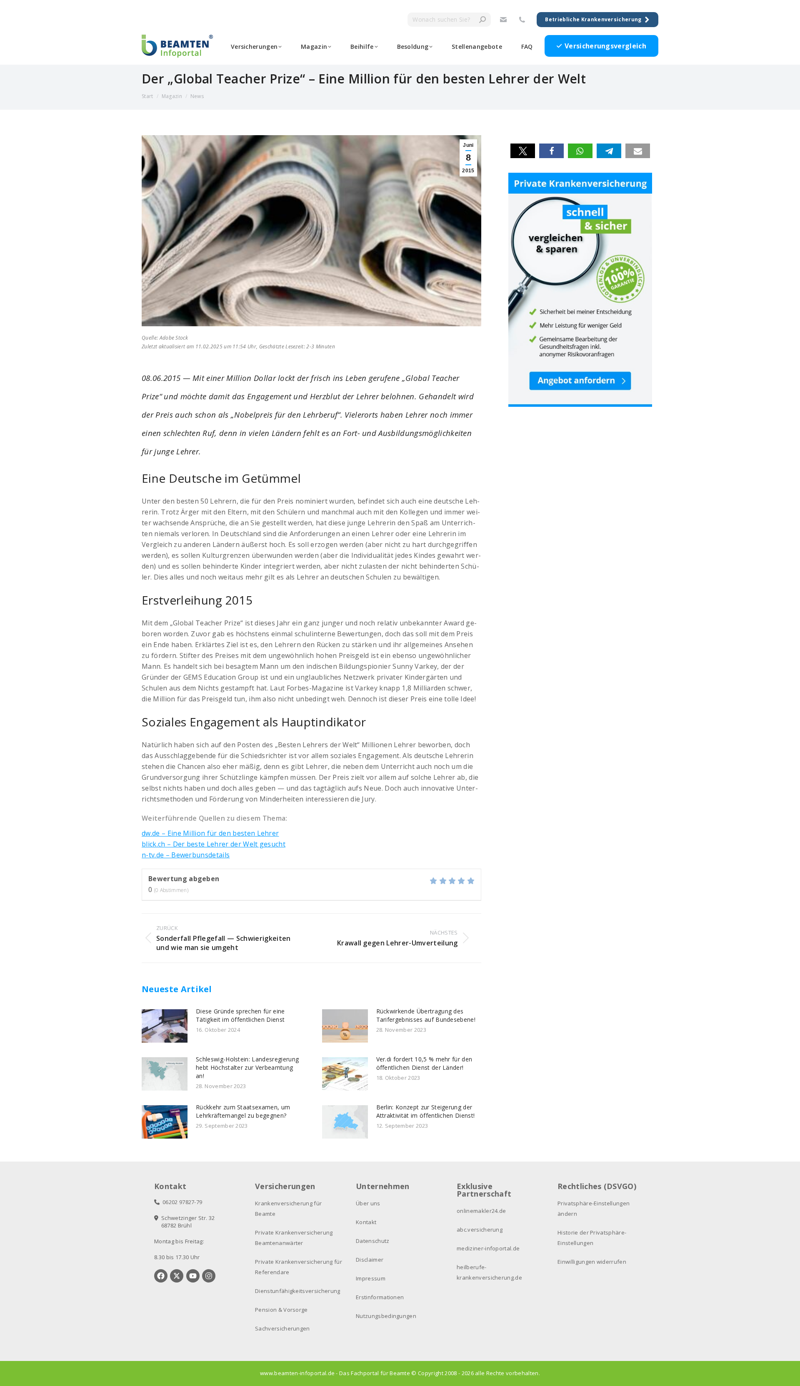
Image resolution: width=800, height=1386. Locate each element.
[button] (522, 151)
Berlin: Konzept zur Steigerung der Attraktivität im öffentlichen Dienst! (425, 1111)
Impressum (370, 1278)
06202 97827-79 (181, 1202)
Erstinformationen (380, 1297)
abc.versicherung (479, 1229)
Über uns (368, 1203)
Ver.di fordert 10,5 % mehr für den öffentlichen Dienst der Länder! (424, 1063)
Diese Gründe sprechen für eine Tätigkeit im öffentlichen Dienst (240, 1015)
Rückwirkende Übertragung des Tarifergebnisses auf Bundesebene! (426, 1015)
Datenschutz (373, 1241)
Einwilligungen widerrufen (592, 1261)
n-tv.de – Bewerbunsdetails (186, 854)
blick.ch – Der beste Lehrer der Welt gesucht (213, 844)
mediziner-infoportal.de (488, 1248)
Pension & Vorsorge (281, 1309)
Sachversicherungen (282, 1328)
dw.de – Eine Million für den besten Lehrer (210, 833)
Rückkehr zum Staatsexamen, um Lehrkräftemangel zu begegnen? (243, 1111)
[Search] (482, 20)
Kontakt (366, 1222)
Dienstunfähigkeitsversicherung (297, 1291)
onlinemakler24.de (481, 1211)
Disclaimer (369, 1259)
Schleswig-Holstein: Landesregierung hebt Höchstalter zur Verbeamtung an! (247, 1067)
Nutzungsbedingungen (386, 1316)
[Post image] (165, 1026)
